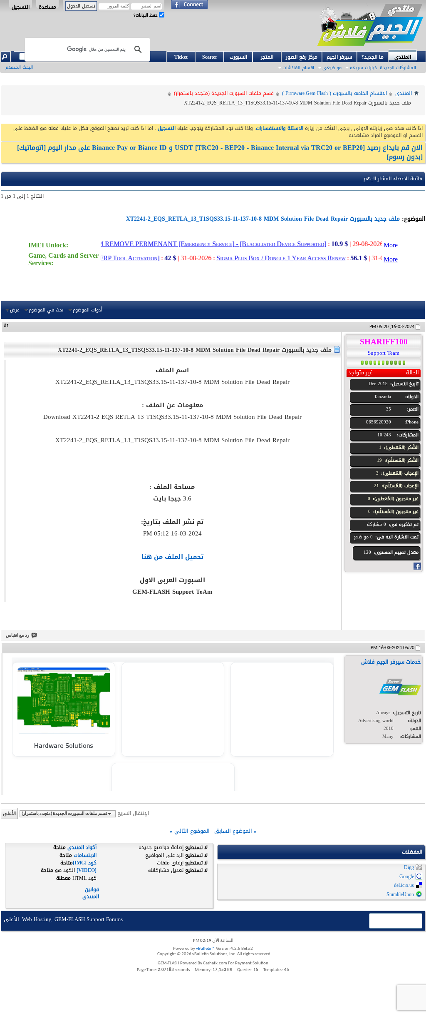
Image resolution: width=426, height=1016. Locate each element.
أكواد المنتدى (82, 847)
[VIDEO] (87, 870)
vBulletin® (205, 948)
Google (406, 876)
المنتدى (402, 56)
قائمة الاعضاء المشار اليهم (393, 178)
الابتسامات (85, 855)
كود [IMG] (85, 862)
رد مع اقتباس (17, 635)
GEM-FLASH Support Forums (88, 919)
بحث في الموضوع (46, 309)
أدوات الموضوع (87, 309)
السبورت (238, 57)
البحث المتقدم (19, 67)
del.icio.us (404, 885)
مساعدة (47, 5)
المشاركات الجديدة (398, 67)
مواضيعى (332, 67)
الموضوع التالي (192, 831)
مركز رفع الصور (301, 57)
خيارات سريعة (363, 67)
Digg (409, 867)
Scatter (209, 57)
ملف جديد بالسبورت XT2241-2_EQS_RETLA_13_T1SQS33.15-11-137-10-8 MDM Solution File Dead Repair (263, 218)
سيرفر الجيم (339, 57)
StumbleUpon (400, 894)
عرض (15, 309)
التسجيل (21, 5)
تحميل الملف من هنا (172, 557)
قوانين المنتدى (90, 893)
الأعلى (9, 813)
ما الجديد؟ (373, 57)
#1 (6, 326)
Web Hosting (37, 919)
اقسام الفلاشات (298, 67)
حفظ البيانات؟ (146, 15)
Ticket (181, 57)
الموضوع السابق (233, 831)
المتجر (267, 57)
